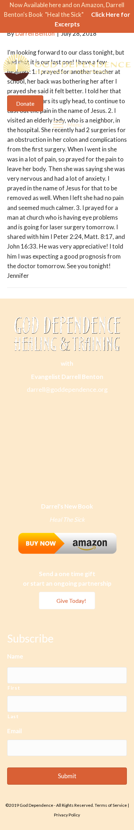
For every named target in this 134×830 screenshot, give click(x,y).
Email (14, 731)
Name (15, 656)
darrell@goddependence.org (67, 389)
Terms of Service (111, 805)
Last (13, 716)
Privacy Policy (67, 815)
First (14, 688)
